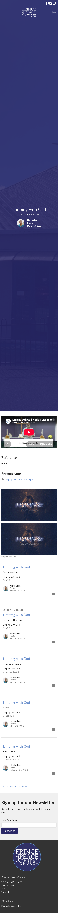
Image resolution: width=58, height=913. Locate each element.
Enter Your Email (9, 820)
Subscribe (9, 830)
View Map (6, 892)
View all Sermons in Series (14, 786)
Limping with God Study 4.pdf (19, 479)
